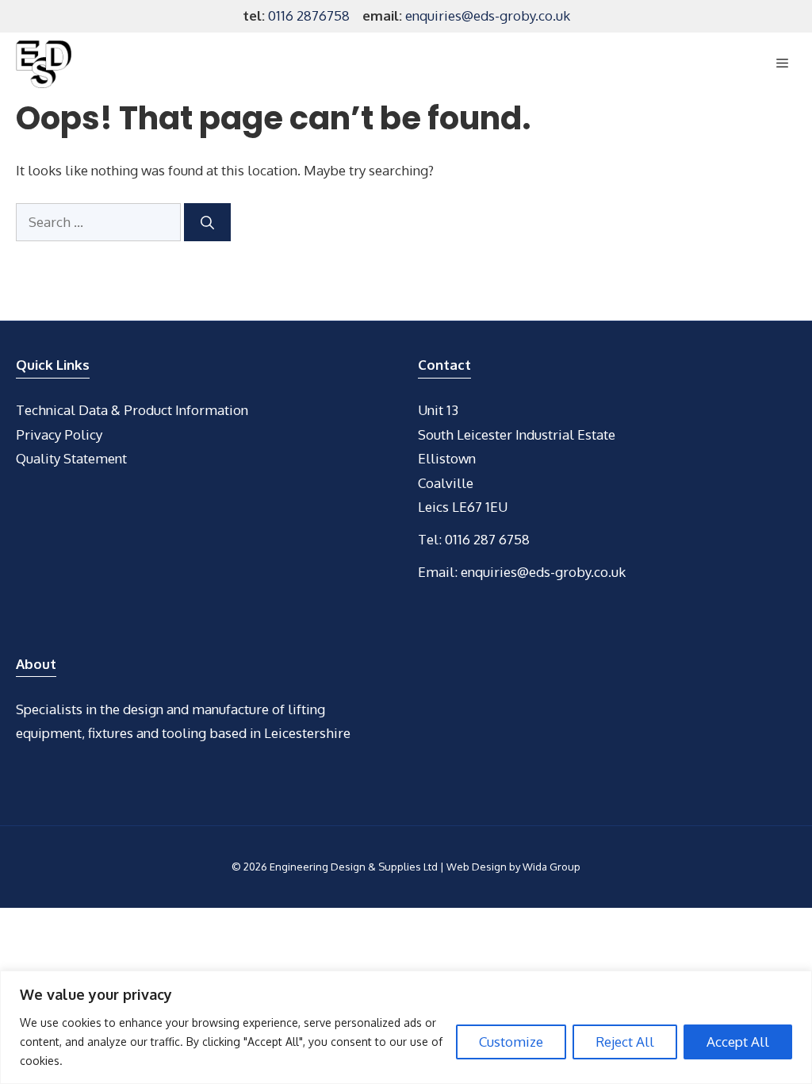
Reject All (625, 1041)
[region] (406, 1027)
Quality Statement (71, 458)
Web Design (476, 866)
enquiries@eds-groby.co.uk (487, 15)
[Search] (207, 222)
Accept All (738, 1041)
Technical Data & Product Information (132, 410)
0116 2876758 (309, 15)
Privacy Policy (59, 434)
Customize (511, 1041)
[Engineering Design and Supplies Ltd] (43, 64)
